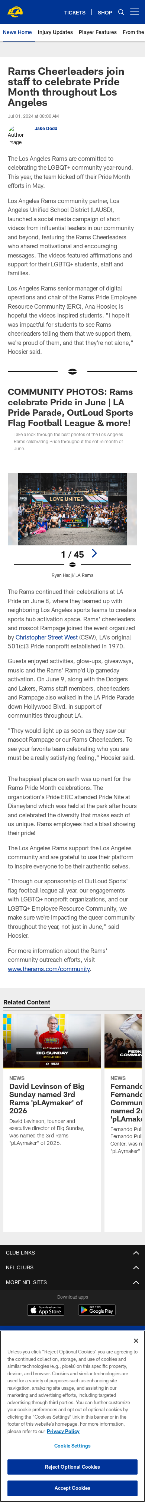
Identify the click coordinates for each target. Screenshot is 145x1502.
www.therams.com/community (49, 968)
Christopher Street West (47, 637)
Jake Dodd (46, 128)
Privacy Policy (63, 1431)
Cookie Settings (72, 1446)
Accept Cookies (73, 1488)
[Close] (136, 1341)
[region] (72, 1416)
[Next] (94, 553)
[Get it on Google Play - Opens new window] (97, 1314)
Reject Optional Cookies (72, 1467)
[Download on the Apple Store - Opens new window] (46, 1311)
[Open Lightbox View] (72, 525)
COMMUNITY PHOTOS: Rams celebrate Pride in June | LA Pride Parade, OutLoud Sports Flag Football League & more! (70, 407)
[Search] (121, 12)
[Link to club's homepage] (15, 9)
